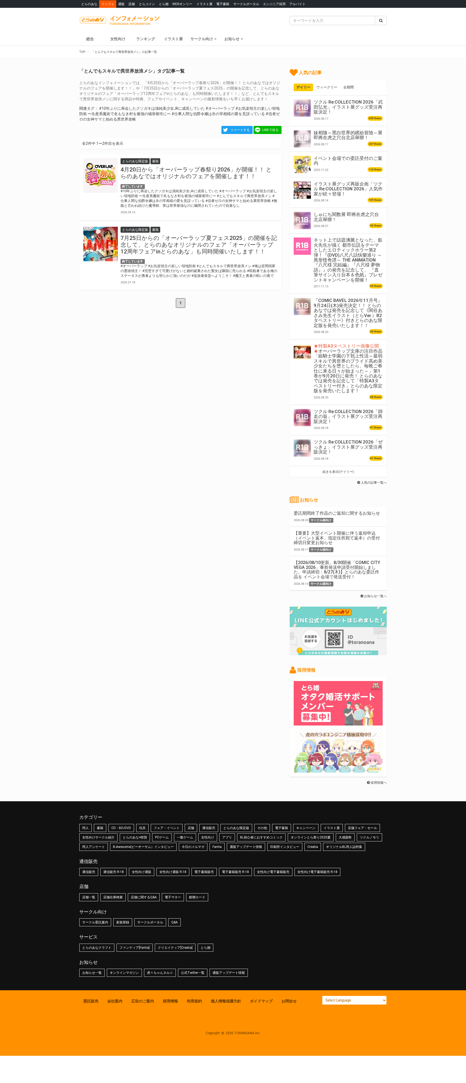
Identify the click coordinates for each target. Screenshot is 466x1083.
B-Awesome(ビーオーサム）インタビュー (143, 847)
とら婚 (164, 4)
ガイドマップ (261, 1001)
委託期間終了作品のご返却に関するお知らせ (337, 513)
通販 (121, 4)
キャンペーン (306, 828)
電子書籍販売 (204, 872)
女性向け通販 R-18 (172, 872)
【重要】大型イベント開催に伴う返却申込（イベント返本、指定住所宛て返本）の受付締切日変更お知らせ (337, 538)
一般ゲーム (185, 837)
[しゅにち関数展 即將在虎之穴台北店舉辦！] (302, 220)
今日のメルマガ (193, 847)
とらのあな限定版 (236, 828)
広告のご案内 (142, 1001)
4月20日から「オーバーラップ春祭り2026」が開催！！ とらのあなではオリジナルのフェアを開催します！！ (196, 173)
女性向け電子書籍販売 (273, 872)
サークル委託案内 (95, 922)
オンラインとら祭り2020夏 (311, 837)
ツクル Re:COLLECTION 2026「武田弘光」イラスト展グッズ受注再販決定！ (348, 107)
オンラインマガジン (124, 973)
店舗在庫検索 (113, 897)
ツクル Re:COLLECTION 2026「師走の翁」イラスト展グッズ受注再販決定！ (348, 416)
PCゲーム (162, 837)
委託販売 (90, 1001)
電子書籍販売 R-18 (235, 872)
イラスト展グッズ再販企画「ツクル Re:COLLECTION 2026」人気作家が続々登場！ (348, 189)
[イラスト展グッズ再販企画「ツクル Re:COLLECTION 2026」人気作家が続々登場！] (302, 190)
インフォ (107, 4)
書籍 (100, 828)
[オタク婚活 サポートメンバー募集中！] (338, 723)
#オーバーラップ (220, 108)
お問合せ (289, 1001)
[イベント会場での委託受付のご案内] (302, 164)
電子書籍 (222, 4)
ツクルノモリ (369, 837)
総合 (90, 39)
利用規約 (194, 1001)
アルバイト (297, 4)
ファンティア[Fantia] (134, 948)
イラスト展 (204, 4)
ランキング (145, 39)
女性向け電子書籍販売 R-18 (317, 872)
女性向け (117, 39)
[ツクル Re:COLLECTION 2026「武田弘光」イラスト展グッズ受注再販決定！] (302, 108)
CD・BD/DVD (121, 828)
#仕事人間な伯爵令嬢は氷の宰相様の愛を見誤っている (218, 114)
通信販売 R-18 (113, 872)
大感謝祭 (345, 837)
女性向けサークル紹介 (98, 837)
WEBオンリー (182, 4)
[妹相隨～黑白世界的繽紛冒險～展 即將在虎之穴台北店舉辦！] (302, 138)
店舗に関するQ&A (144, 897)
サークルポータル (246, 4)
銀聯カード (197, 897)
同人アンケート (93, 847)
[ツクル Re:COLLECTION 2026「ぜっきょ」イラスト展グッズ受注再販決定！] (302, 448)
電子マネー (173, 897)
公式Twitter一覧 (192, 973)
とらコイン (147, 4)
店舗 (131, 4)
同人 (85, 828)
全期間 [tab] (348, 87)
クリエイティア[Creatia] (175, 948)
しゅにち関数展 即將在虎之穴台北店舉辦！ (346, 217)
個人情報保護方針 (226, 1001)
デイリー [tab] (303, 87)
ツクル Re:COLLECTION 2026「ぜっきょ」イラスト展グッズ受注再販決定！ (348, 447)
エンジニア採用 (274, 4)
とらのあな (89, 4)
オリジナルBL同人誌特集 (344, 847)
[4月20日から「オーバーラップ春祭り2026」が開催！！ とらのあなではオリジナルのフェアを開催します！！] (100, 175)
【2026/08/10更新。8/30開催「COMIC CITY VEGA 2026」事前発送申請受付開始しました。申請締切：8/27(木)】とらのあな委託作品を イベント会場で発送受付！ (337, 569)
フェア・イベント (167, 828)
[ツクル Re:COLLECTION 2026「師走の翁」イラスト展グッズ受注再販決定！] (302, 417)
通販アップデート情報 (246, 847)
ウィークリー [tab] (326, 87)
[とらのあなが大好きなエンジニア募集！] (338, 770)
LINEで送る (270, 130)
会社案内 (114, 1001)
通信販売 (208, 828)
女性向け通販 (141, 872)
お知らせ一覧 (92, 973)
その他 (262, 828)
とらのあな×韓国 (135, 837)
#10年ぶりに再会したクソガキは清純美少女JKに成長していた (152, 108)
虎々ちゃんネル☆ (160, 973)
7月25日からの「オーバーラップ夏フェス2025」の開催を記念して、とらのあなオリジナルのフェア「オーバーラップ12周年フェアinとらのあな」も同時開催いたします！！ (199, 245)
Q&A (174, 922)
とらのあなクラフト (96, 948)
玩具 (142, 828)
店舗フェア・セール (362, 828)
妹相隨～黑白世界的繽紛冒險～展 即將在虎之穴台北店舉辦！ (348, 135)
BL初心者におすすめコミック (261, 837)
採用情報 (170, 1001)
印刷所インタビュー (284, 847)
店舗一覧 (88, 897)
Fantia (217, 847)
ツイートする (240, 130)
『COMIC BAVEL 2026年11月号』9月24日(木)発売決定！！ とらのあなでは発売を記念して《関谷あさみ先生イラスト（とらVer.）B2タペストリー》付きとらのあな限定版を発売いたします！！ (348, 313)
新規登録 (122, 922)
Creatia (312, 847)
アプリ (227, 837)
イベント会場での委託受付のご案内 (348, 161)
